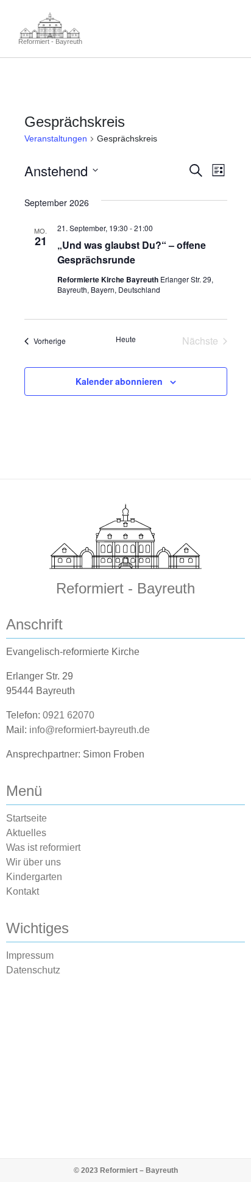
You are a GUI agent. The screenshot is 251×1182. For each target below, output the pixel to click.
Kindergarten (34, 877)
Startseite (26, 818)
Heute (126, 339)
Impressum (30, 955)
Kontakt (22, 891)
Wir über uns (33, 862)
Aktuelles (26, 833)
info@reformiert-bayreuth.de (89, 730)
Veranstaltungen (55, 138)
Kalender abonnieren (119, 381)
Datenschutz (33, 970)
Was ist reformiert (43, 847)
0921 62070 (68, 715)
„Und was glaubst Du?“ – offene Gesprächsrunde (131, 252)
